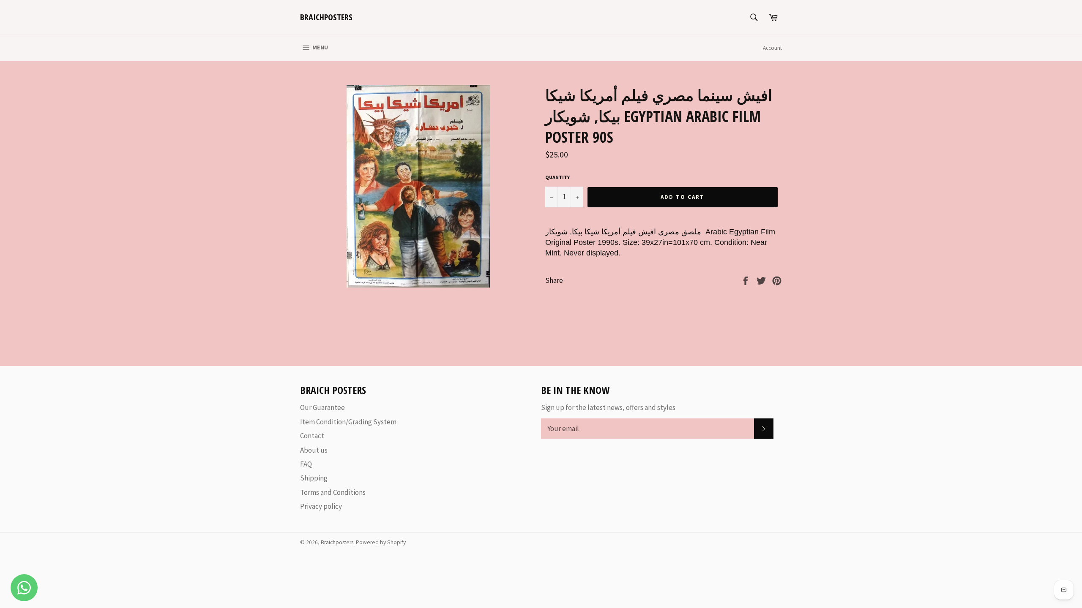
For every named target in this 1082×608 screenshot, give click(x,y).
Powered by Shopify (381, 542)
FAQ (306, 464)
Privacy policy (321, 506)
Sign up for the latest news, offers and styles (608, 407)
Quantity (557, 177)
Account (772, 48)
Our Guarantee (322, 407)
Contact (312, 435)
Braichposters (326, 17)
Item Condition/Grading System (348, 421)
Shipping (314, 478)
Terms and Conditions (333, 492)
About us (314, 450)
